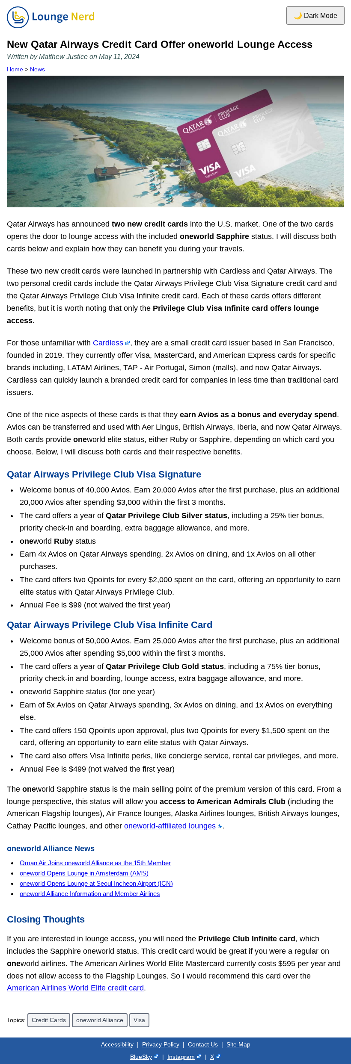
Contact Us (203, 1044)
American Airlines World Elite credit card (75, 988)
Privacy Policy (160, 1044)
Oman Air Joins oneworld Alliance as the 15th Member (95, 863)
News (37, 69)
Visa (139, 1020)
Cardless (108, 343)
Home (15, 69)
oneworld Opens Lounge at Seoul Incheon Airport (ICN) (96, 883)
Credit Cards (49, 1020)
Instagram (181, 1056)
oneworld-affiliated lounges (170, 826)
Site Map (238, 1044)
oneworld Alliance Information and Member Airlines (90, 893)
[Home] (50, 28)
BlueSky (141, 1056)
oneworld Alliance (99, 1020)
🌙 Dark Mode (315, 15)
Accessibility (117, 1044)
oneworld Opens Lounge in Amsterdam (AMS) (84, 873)
